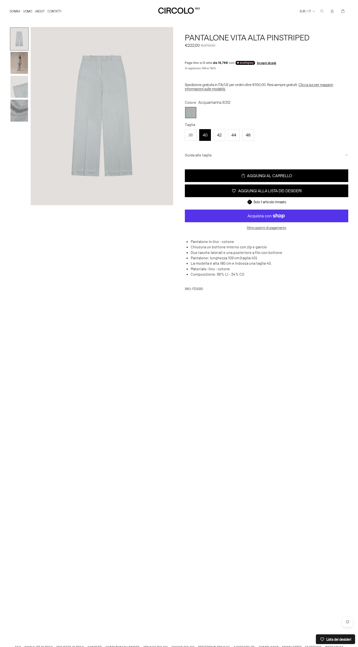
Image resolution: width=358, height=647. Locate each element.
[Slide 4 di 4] (19, 111)
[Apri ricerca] (322, 11)
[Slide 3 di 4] (19, 87)
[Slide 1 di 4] (19, 39)
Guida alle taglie (198, 155)
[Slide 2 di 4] (19, 63)
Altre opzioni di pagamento (266, 228)
